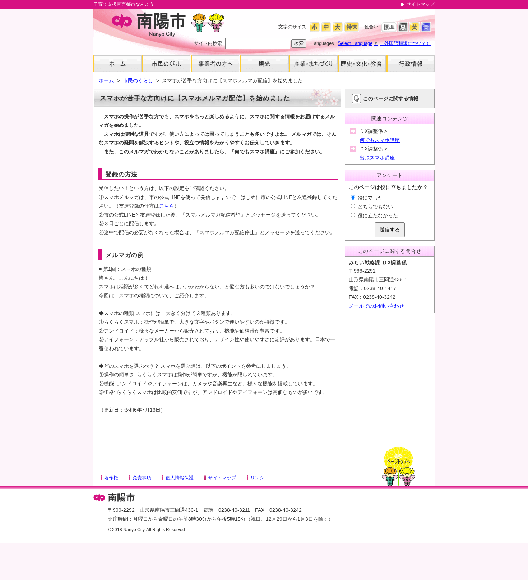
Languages (322, 43)
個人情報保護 (180, 478)
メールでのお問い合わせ (376, 306)
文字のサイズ (292, 26)
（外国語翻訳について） (405, 43)
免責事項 (142, 478)
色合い (371, 26)
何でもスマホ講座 (380, 140)
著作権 (111, 478)
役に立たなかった (377, 215)
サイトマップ (421, 4)
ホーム (106, 80)
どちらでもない (374, 206)
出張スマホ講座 (377, 158)
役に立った (369, 198)
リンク (257, 478)
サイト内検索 (208, 43)
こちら (166, 206)
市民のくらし (138, 80)
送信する (390, 229)
